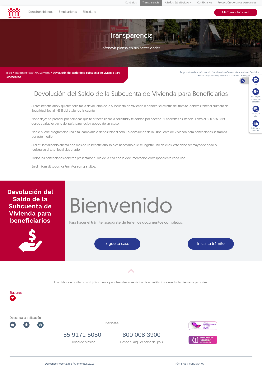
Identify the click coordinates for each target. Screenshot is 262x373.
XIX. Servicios (42, 73)
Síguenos (16, 292)
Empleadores (68, 12)
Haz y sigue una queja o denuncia (255, 99)
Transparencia (151, 2)
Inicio (9, 73)
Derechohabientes (40, 12)
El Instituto (89, 12)
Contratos (131, 2)
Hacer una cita (256, 115)
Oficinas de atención (255, 130)
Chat (256, 85)
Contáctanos (204, 2)
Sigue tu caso (117, 244)
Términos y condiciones (189, 363)
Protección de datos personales (237, 2)
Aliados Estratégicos (177, 2)
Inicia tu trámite (211, 244)
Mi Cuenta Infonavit (235, 12)
